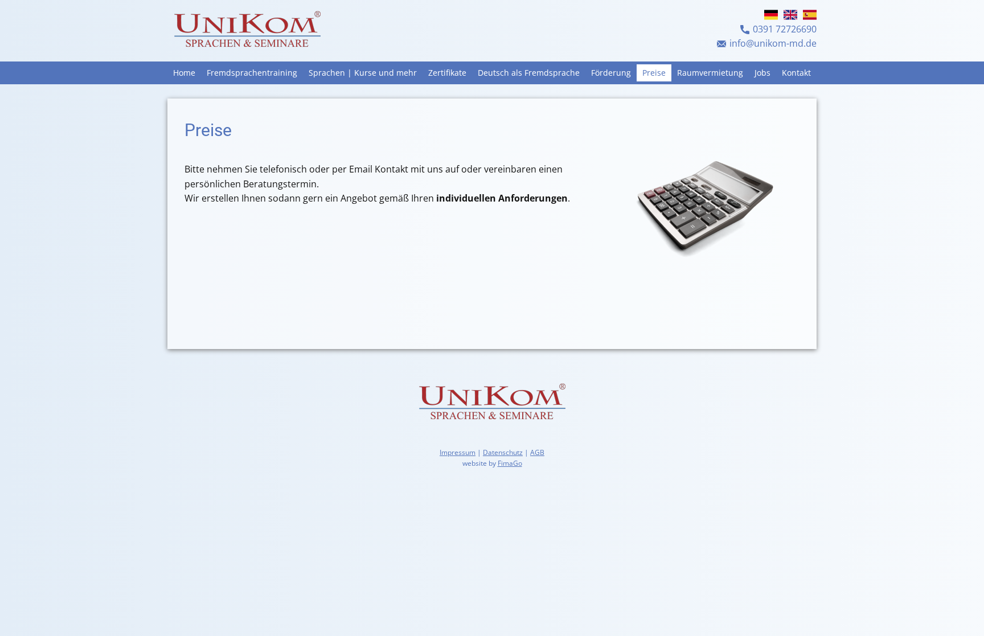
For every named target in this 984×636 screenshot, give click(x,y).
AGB (537, 452)
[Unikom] (247, 30)
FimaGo (510, 463)
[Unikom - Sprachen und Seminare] (492, 403)
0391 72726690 (785, 29)
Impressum (457, 452)
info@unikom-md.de (773, 43)
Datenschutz (503, 452)
